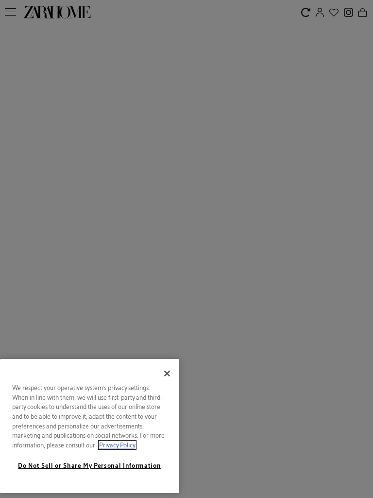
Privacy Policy (117, 445)
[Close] (167, 373)
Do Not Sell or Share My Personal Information (89, 465)
